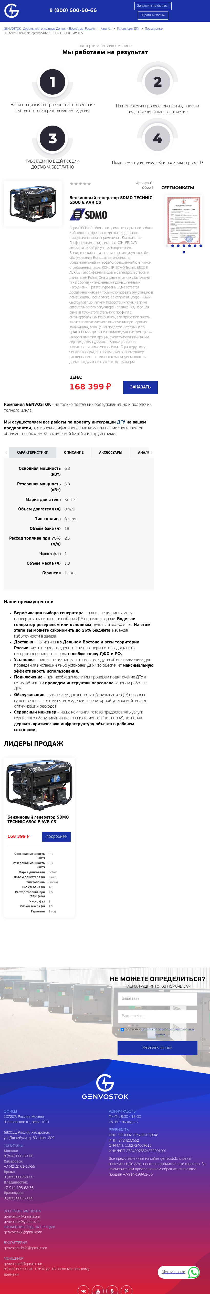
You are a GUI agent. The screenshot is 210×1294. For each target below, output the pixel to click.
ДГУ (121, 422)
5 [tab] (189, 246)
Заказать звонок (157, 1048)
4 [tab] (183, 246)
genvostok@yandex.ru (21, 1222)
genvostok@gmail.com (22, 1217)
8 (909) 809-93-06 (18, 1269)
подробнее (56, 837)
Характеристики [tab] (32, 452)
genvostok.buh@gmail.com (25, 1248)
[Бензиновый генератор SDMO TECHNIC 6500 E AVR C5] (33, 204)
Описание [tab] (73, 452)
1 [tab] (167, 246)
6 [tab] (195, 246)
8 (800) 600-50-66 (18, 1177)
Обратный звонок (153, 15)
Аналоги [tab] (146, 452)
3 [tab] (178, 246)
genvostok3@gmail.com (23, 1264)
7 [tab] (200, 246)
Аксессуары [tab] (110, 452)
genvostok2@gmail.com (23, 1232)
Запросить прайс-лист (153, 5)
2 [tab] (172, 246)
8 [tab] (183, 252)
